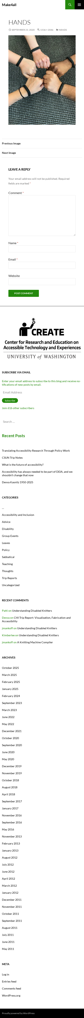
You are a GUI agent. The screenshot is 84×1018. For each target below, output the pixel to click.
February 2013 (11, 843)
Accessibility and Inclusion (18, 514)
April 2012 (8, 878)
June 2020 (8, 752)
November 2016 (12, 815)
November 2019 (12, 773)
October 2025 (10, 667)
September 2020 (12, 745)
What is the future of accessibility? (23, 464)
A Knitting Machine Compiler (35, 642)
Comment (16, 193)
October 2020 (10, 738)
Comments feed (11, 988)
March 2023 (9, 710)
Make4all (9, 5)
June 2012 (8, 871)
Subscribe (10, 400)
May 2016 (8, 829)
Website (14, 276)
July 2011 (8, 934)
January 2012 (10, 892)
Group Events (10, 535)
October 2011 (10, 913)
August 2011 (9, 927)
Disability (8, 528)
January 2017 (10, 808)
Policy (6, 550)
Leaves (6, 543)
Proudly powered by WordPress (18, 1013)
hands (63, 29)
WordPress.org (11, 995)
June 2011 (8, 941)
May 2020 (8, 759)
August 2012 (9, 857)
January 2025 (10, 689)
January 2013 (10, 850)
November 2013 (12, 836)
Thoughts (7, 571)
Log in (5, 974)
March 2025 (9, 674)
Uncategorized (11, 585)
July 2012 (8, 864)
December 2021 (11, 731)
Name (13, 243)
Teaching (7, 564)
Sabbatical (8, 557)
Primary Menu (79, 4)
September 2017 (12, 801)
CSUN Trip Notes (12, 457)
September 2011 (12, 920)
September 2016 (12, 822)
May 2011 (8, 948)
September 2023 (12, 703)
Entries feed (9, 981)
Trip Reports (9, 578)
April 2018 (8, 794)
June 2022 (8, 717)
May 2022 (8, 724)
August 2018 (9, 787)
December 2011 (11, 899)
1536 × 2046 (46, 29)
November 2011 (12, 906)
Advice (6, 521)
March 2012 (9, 885)
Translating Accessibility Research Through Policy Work (36, 450)
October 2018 (10, 780)
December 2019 (11, 766)
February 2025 (11, 681)
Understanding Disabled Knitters (32, 610)
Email (13, 259)
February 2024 (11, 696)
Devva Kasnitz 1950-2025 (17, 482)
